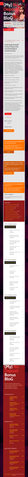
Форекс (5, 26)
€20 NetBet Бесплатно (14, 265)
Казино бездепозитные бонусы (12, 41)
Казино (14, 22)
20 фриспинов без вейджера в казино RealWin (13, 397)
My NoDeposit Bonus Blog (9, 474)
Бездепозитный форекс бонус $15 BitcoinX (14, 462)
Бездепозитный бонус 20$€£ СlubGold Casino (14, 236)
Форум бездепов (8, 219)
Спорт (18, 24)
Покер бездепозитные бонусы (11, 214)
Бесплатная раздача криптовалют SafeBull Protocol (14, 425)
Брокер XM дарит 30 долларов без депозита (14, 318)
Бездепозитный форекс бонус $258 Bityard (14, 451)
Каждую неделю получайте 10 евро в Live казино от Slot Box (14, 164)
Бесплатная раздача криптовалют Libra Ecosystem (14, 430)
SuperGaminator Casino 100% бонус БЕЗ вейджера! (14, 247)
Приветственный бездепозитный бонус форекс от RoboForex (14, 312)
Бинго (22, 24)
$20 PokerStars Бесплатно (13, 271)
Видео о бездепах (8, 209)
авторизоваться (8, 197)
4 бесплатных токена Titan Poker (14, 288)
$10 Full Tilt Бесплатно (14, 276)
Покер (14, 24)
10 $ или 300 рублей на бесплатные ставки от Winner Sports (14, 348)
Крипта (9, 26)
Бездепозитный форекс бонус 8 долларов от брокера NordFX (14, 323)
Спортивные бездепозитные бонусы (12, 216)
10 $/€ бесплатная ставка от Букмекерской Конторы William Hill (15, 337)
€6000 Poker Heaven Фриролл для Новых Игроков (14, 282)
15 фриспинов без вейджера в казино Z (14, 409)
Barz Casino (9, 117)
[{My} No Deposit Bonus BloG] (14, 382)
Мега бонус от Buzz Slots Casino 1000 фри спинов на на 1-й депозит (15, 241)
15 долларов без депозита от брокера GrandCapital (15, 307)
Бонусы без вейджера (9, 207)
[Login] (23, 1)
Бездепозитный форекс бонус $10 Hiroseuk (14, 468)
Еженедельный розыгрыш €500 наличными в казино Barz (15, 414)
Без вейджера (20, 22)
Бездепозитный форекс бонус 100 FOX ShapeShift (14, 457)
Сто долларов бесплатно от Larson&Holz (15, 301)
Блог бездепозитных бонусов (11, 206)
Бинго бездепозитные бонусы (11, 204)
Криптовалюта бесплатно (10, 212)
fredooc (14, 40)
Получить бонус (8, 114)
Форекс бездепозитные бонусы (11, 217)
